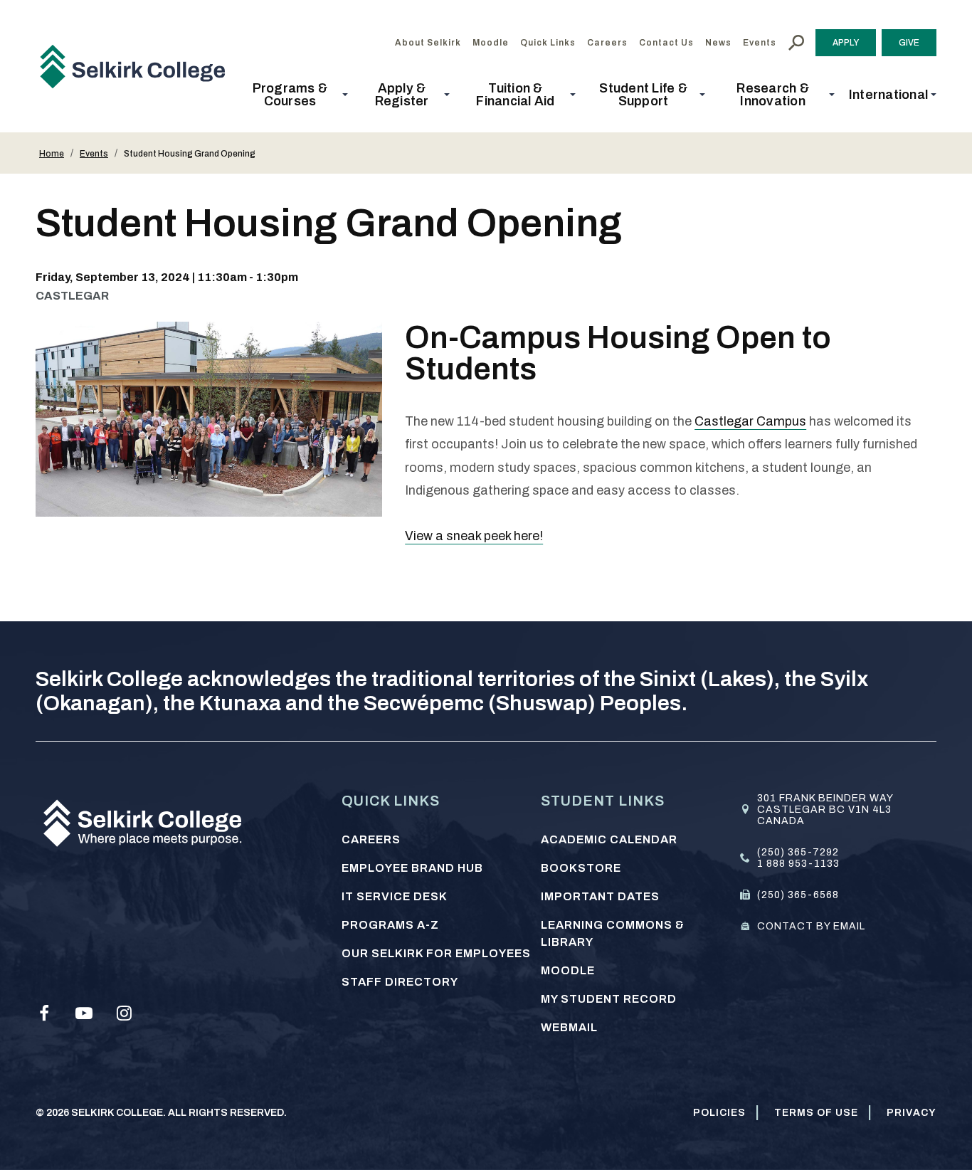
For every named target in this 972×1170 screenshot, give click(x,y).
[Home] (138, 66)
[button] (294, 94)
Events (94, 154)
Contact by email (811, 926)
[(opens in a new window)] (44, 1013)
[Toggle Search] (796, 42)
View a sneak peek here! (474, 536)
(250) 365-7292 (798, 852)
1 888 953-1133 (798, 863)
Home (51, 154)
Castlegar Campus (750, 421)
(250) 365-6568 (798, 895)
